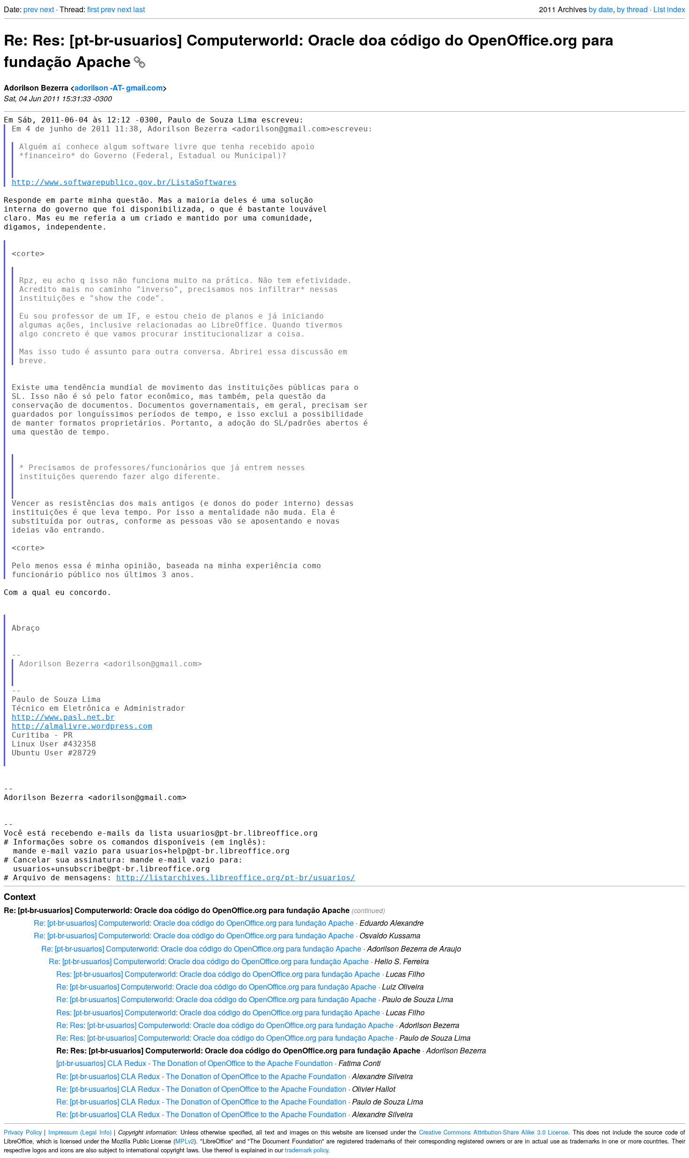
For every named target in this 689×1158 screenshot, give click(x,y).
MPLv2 (184, 1140)
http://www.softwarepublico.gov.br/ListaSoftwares (124, 182)
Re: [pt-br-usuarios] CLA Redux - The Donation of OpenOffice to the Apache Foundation (201, 1076)
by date (601, 9)
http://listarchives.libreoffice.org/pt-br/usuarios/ (235, 877)
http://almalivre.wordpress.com (82, 726)
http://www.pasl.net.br (63, 717)
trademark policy (306, 1149)
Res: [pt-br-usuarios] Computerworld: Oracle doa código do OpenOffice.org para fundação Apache (218, 973)
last (139, 9)
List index (669, 9)
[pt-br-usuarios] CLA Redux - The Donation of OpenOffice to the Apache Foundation (194, 1063)
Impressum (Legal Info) (80, 1132)
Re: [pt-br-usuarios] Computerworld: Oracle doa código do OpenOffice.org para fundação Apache (194, 922)
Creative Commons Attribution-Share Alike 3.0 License (494, 1132)
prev (30, 9)
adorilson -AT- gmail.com (119, 87)
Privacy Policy (23, 1132)
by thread (632, 9)
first (93, 9)
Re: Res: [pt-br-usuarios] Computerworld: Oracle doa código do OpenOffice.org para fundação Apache (225, 1025)
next (47, 9)
